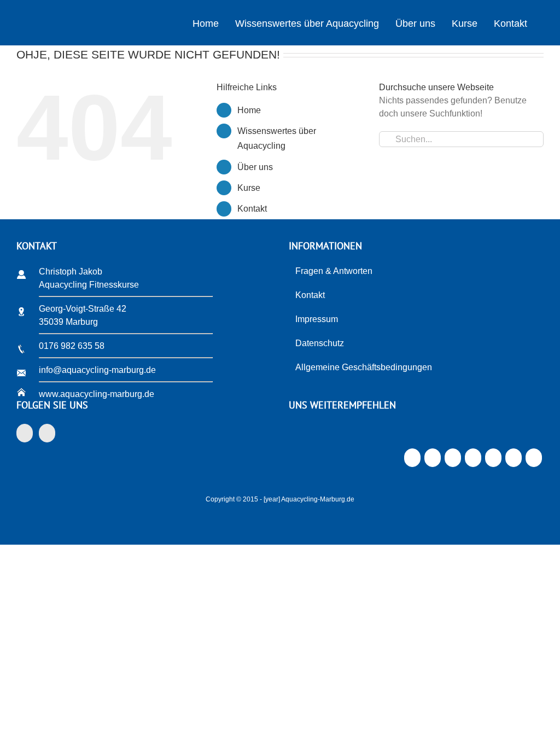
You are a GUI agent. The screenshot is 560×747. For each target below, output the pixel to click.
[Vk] (513, 460)
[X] (432, 460)
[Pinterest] (493, 460)
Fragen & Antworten (333, 271)
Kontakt (252, 208)
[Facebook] (24, 433)
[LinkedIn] (452, 460)
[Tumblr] (473, 460)
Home (249, 110)
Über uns (255, 167)
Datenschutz (319, 343)
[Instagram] (47, 433)
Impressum (316, 319)
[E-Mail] (533, 460)
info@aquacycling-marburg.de (97, 370)
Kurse (248, 187)
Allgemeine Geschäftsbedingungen (363, 367)
